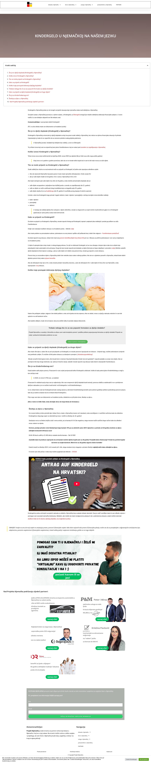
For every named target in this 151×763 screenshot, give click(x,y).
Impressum (109, 751)
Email (30, 709)
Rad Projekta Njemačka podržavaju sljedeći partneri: (27, 102)
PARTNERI (118, 5)
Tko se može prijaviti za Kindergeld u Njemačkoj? (25, 79)
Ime (29, 702)
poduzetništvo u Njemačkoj (104, 5)
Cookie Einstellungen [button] (131, 759)
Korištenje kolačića (75, 751)
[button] (147, 65)
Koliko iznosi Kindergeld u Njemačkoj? (21, 76)
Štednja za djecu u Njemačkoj (18, 98)
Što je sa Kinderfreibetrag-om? (19, 95)
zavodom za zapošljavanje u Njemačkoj (93, 147)
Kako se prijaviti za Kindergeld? (19, 82)
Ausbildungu (50, 191)
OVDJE (74, 452)
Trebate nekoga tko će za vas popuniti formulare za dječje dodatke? (31, 89)
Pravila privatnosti (41, 751)
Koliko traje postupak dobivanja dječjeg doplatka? (25, 86)
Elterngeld (76, 114)
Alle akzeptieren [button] (144, 759)
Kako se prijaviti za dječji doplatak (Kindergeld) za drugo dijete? (29, 92)
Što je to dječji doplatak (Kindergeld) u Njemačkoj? (25, 73)
